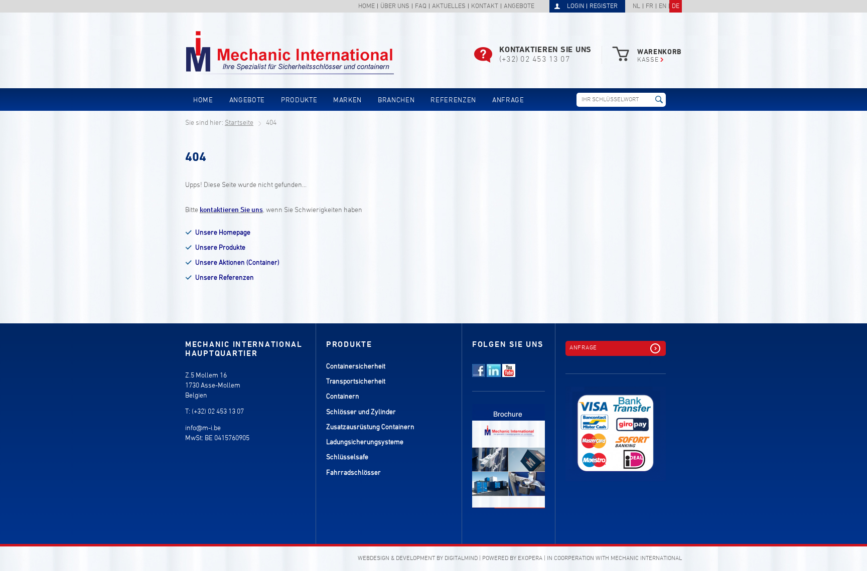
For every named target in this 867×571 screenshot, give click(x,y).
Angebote (519, 7)
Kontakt (484, 7)
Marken (347, 100)
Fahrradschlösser (353, 473)
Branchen (396, 100)
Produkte (299, 100)
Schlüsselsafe (347, 457)
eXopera (530, 558)
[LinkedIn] (494, 375)
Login (575, 7)
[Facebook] (478, 375)
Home (366, 7)
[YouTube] (508, 375)
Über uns (394, 7)
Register (604, 7)
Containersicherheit (355, 366)
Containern (342, 397)
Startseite (239, 123)
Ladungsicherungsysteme (364, 442)
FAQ (420, 7)
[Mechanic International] (290, 53)
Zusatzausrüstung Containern (370, 427)
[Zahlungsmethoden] (615, 428)
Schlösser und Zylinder (361, 412)
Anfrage (508, 100)
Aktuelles (449, 7)
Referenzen (453, 100)
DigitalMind (461, 558)
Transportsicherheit (355, 381)
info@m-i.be (203, 428)
